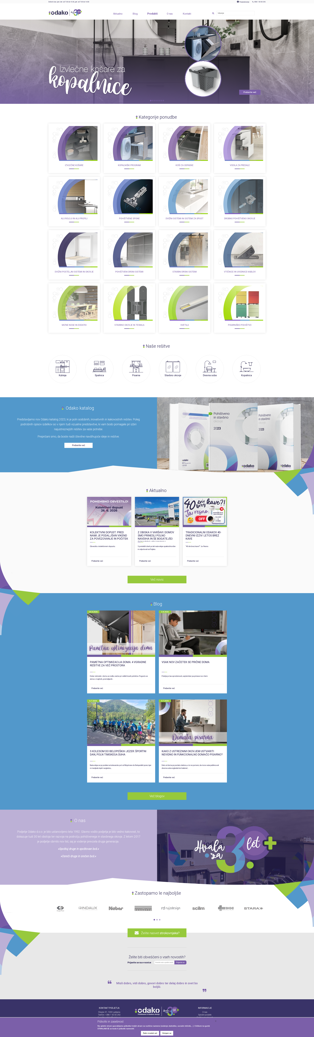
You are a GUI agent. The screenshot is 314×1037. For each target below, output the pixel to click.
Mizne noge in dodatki (74, 325)
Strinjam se (166, 1033)
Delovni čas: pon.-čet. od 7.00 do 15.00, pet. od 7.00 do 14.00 (68, 2)
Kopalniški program (129, 165)
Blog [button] (135, 13)
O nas (204, 1012)
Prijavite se (180, 962)
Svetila (184, 325)
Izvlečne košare (74, 165)
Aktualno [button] (118, 13)
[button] (154, 919)
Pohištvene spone (129, 218)
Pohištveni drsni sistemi (129, 271)
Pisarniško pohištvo (239, 325)
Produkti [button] (152, 13)
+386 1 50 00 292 (112, 1015)
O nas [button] (170, 13)
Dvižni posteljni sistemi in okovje (74, 271)
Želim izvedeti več (150, 1033)
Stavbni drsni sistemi (184, 271)
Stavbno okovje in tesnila (129, 325)
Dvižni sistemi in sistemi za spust (184, 218)
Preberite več (97, 561)
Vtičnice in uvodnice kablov (240, 271)
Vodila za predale (240, 165)
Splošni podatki (204, 1015)
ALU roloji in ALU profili (74, 218)
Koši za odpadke (184, 165)
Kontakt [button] (187, 13)
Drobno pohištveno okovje (239, 218)
